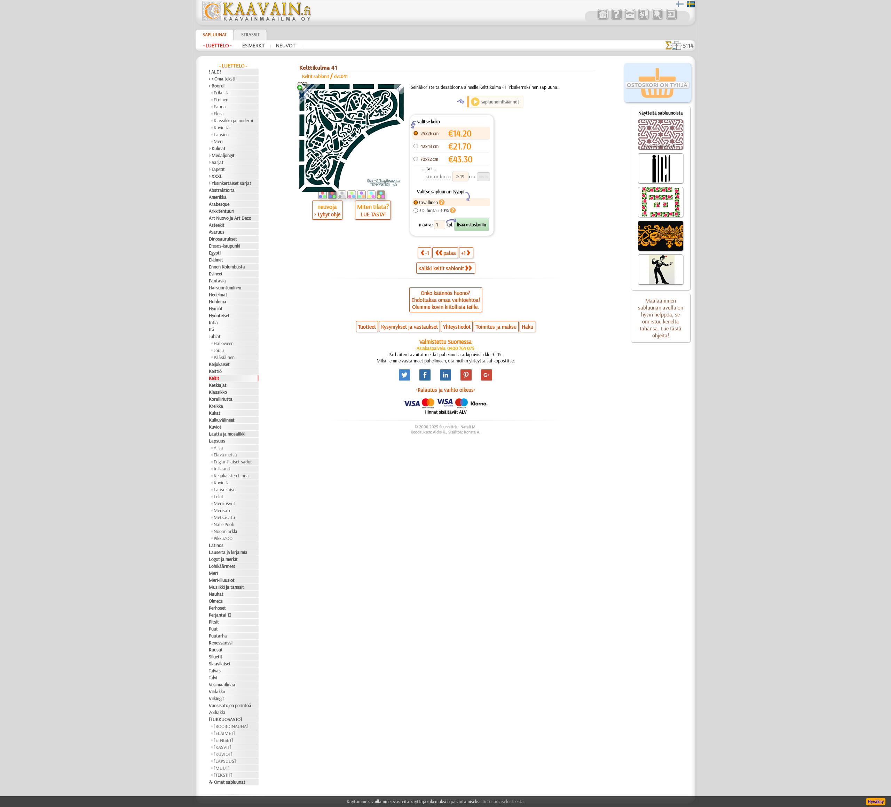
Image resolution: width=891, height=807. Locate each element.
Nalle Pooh (224, 524)
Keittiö (215, 371)
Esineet (216, 274)
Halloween (224, 343)
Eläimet (216, 260)
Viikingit (216, 698)
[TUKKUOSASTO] (225, 719)
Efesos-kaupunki (224, 246)
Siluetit (215, 656)
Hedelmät (218, 294)
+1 (463, 252)
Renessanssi (220, 643)
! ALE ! (215, 72)
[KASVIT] (222, 747)
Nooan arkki (225, 531)
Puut (213, 629)
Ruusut (216, 650)
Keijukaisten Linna (231, 475)
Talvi (213, 677)
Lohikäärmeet (222, 566)
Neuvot (285, 45)
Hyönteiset (219, 315)
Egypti (215, 253)
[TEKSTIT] (223, 775)
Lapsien (221, 134)
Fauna (220, 106)
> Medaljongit (222, 155)
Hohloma (217, 301)
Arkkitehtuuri (221, 211)
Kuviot (215, 427)
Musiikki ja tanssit (226, 587)
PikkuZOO (223, 538)
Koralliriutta (220, 399)
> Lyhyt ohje (327, 214)
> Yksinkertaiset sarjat (230, 183)
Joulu (219, 350)
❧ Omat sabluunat (227, 782)
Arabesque (219, 204)
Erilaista (222, 92)
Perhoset (217, 608)
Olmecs (216, 601)
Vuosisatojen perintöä (230, 705)
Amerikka (218, 197)
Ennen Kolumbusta (227, 267)
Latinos (216, 545)
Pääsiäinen (224, 357)
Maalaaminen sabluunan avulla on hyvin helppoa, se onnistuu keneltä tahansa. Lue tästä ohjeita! (660, 318)
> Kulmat (217, 148)
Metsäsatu (224, 517)
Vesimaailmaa (222, 684)
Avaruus (216, 232)
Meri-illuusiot (222, 580)
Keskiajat (218, 385)
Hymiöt (216, 308)
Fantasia (217, 280)
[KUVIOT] (223, 754)
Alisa (218, 448)
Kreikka (216, 406)
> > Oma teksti (222, 79)
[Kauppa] (602, 19)
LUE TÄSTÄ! (373, 214)
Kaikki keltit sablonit (441, 268)
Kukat (214, 413)
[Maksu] (643, 19)
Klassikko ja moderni (233, 120)
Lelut (218, 496)
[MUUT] (222, 768)
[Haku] (657, 19)
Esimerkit (253, 45)
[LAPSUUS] (225, 761)
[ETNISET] (223, 740)
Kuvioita (222, 127)
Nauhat (216, 594)
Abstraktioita (222, 190)
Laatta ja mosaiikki (227, 434)
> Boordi (216, 86)
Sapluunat (215, 34)
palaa (449, 252)
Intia (213, 322)
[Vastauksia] (616, 19)
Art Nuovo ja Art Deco (230, 218)
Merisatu (222, 510)
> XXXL (215, 176)
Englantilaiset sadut (233, 462)
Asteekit (216, 225)
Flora (219, 113)
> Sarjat (216, 162)
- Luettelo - (217, 45)
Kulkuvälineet (222, 420)
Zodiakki (217, 712)
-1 (427, 252)
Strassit (250, 34)
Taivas (215, 670)
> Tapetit (217, 169)
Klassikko (218, 392)
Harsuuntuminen (225, 287)
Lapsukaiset (225, 489)
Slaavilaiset (220, 663)
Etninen (221, 99)
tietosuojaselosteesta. (503, 801)
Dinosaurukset (223, 239)
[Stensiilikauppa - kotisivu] (256, 19)
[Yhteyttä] (630, 19)
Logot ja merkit (223, 559)
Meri (218, 141)
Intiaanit (222, 468)
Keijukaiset (219, 364)
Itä (211, 329)
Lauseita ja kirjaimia (228, 552)
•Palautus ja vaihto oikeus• (445, 389)
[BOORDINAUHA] (231, 726)
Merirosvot (224, 503)
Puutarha (218, 636)
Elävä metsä (225, 455)
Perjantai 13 (220, 615)
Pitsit (214, 622)
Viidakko (217, 691)
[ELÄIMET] (224, 733)
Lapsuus (217, 441)
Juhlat (215, 336)
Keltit (214, 378)
